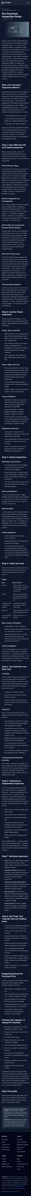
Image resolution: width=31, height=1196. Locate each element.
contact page (21, 1188)
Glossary (4, 1161)
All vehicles (5, 1139)
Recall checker (6, 1149)
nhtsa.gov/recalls (19, 1185)
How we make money (22, 1164)
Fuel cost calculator (22, 1142)
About (18, 1159)
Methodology (5, 1164)
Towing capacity (21, 1151)
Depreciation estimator (23, 1144)
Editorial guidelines (7, 1166)
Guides (7, 9)
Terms (18, 1169)
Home (3, 9)
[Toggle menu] (28, 2)
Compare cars (5, 1144)
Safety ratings (5, 1147)
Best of (4, 1142)
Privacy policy (20, 1166)
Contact (19, 1161)
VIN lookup (20, 1139)
